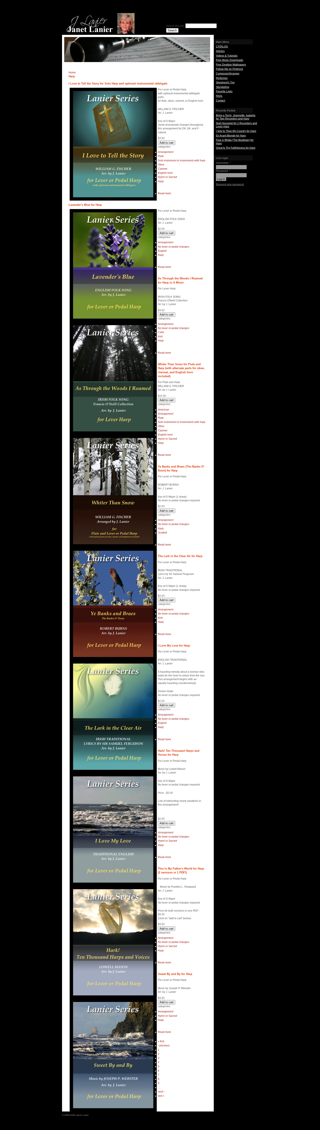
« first (161, 1041)
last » (161, 1095)
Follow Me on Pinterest (229, 69)
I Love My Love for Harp (174, 645)
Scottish (162, 532)
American (163, 409)
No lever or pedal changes (173, 246)
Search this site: (175, 25)
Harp (161, 181)
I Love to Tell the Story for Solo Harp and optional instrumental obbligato (118, 83)
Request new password (230, 184)
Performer (222, 78)
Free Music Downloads (229, 60)
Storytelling (222, 87)
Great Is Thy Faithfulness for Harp (235, 147)
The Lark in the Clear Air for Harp (180, 556)
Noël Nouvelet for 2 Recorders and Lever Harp (236, 125)
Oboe (161, 164)
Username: (223, 162)
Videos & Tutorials (226, 55)
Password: (223, 170)
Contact (220, 100)
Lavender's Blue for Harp (85, 204)
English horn (165, 172)
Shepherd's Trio (225, 82)
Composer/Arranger (227, 73)
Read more (164, 193)
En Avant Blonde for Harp (231, 135)
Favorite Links (224, 91)
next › (161, 1091)
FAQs (219, 96)
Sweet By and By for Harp (175, 974)
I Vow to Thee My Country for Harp (236, 131)
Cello (161, 332)
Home (72, 72)
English (162, 250)
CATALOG (222, 46)
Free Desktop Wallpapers (231, 64)
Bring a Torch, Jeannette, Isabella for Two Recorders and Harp (235, 117)
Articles (220, 51)
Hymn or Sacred (167, 177)
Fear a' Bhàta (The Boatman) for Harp (235, 142)
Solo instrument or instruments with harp (181, 160)
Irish (160, 336)
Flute (161, 156)
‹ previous (164, 1045)
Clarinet (162, 168)
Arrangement (165, 152)
